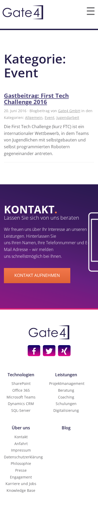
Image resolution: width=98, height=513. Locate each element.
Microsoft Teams (21, 397)
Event (49, 117)
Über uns (21, 428)
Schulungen (66, 403)
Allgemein (34, 117)
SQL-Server (21, 410)
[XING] (64, 350)
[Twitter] (49, 350)
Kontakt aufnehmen (37, 275)
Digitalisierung (66, 410)
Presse (21, 470)
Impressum (21, 450)
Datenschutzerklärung (23, 456)
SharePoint (21, 383)
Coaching (66, 397)
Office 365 (21, 390)
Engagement (21, 477)
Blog (66, 428)
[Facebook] (34, 350)
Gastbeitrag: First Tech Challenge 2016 (36, 99)
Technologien (21, 375)
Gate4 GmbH (69, 110)
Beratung (66, 390)
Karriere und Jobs (20, 483)
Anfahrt (21, 443)
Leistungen (66, 375)
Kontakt (21, 436)
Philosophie (21, 463)
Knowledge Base (21, 490)
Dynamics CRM (21, 403)
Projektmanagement (66, 383)
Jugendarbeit (67, 117)
